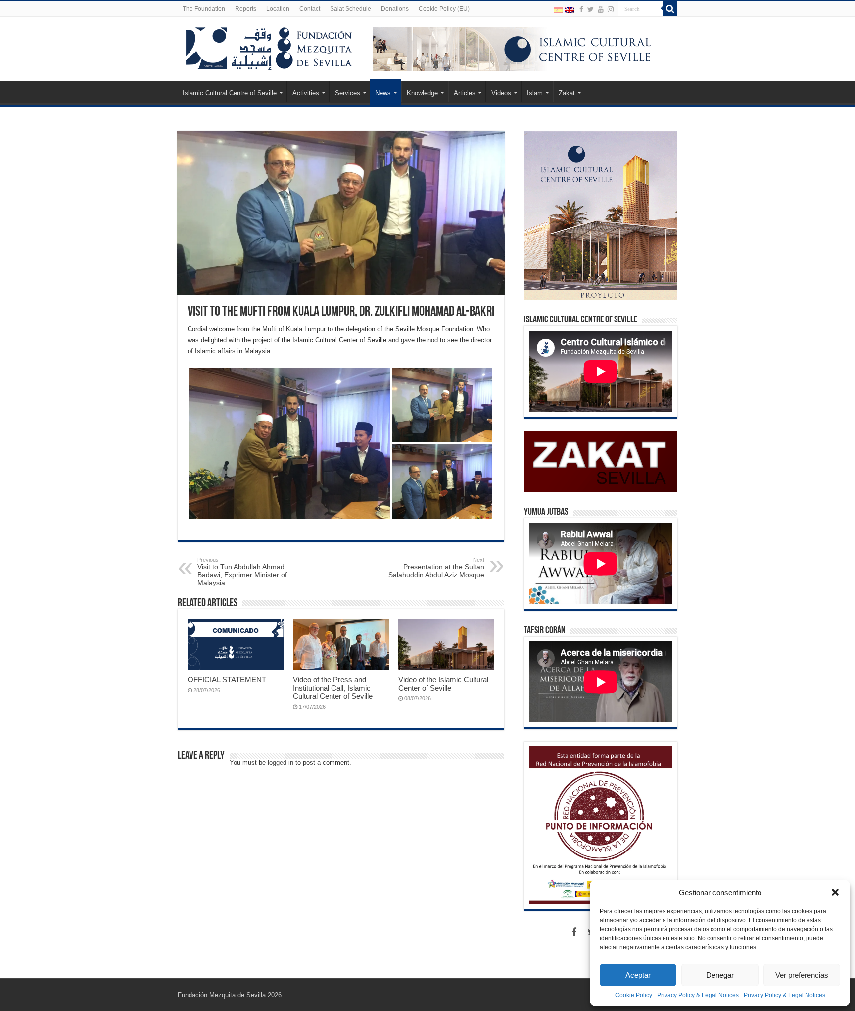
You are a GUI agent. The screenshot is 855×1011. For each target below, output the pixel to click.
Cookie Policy (633, 995)
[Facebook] (581, 9)
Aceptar (638, 975)
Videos (501, 93)
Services (347, 93)
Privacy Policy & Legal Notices (698, 995)
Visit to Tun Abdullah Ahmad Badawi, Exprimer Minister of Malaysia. (242, 571)
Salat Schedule (350, 8)
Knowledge (422, 93)
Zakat (567, 93)
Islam (535, 93)
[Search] (670, 8)
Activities (305, 93)
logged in (280, 762)
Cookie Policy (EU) (444, 8)
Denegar (720, 975)
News (383, 93)
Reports (245, 8)
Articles (464, 93)
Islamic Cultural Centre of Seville (230, 93)
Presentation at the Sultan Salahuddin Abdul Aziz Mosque (436, 568)
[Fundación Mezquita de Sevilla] (269, 46)
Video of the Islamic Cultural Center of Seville (443, 683)
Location (277, 8)
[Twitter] (590, 9)
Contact (309, 8)
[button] (835, 892)
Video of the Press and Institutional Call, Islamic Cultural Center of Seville (333, 687)
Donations (395, 8)
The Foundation (204, 8)
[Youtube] (601, 9)
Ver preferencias (801, 975)
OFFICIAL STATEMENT (227, 679)
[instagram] (611, 9)
